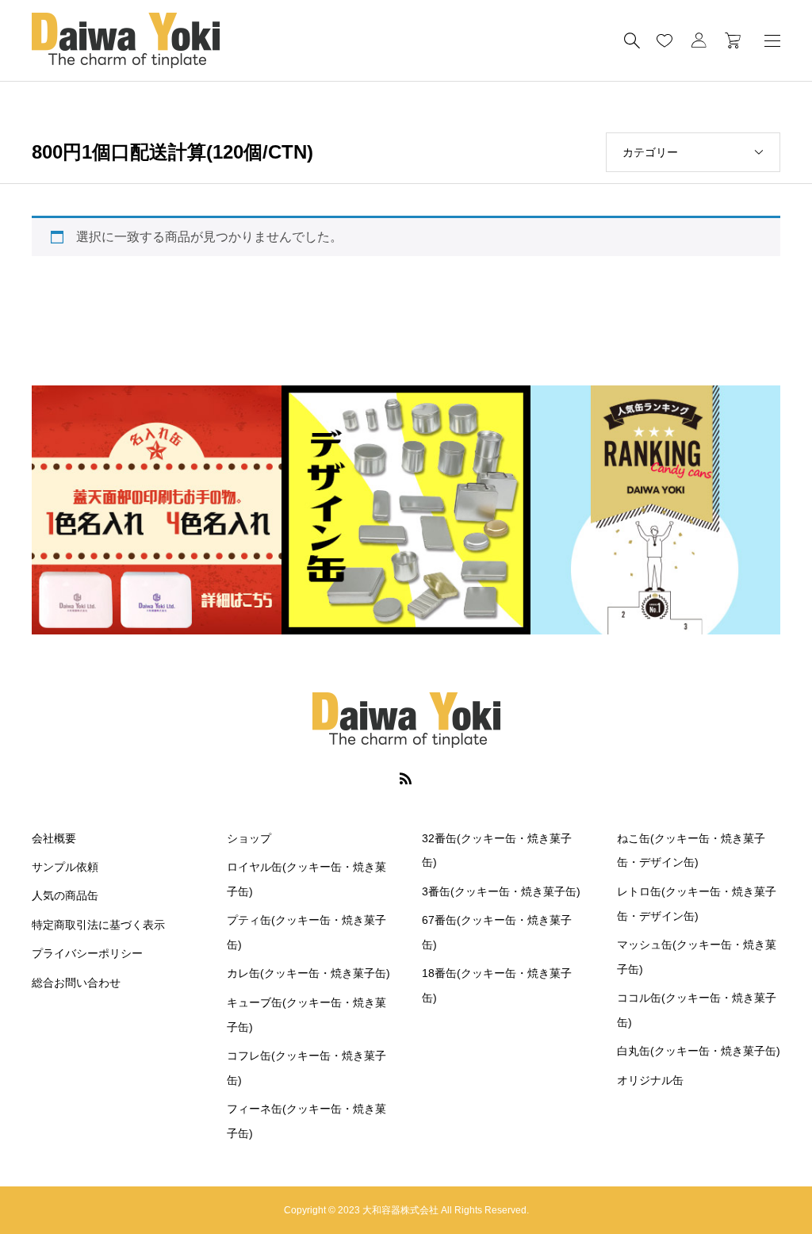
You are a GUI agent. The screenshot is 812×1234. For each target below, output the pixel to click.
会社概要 (54, 838)
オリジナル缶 (650, 1080)
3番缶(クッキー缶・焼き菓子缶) (501, 891)
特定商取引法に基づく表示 (98, 924)
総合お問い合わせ (76, 982)
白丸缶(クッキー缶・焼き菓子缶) (698, 1050)
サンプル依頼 (65, 866)
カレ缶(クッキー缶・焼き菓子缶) (308, 973)
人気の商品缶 (65, 895)
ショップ (249, 838)
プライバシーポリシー (87, 953)
